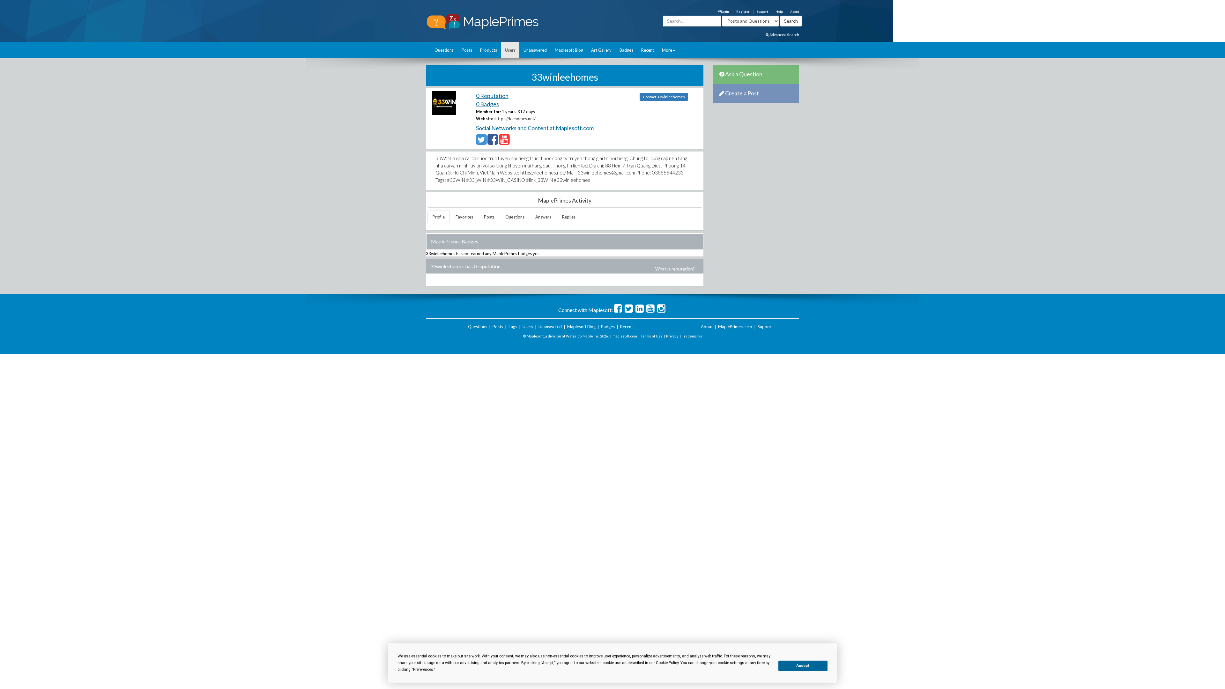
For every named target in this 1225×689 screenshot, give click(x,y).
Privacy (672, 336)
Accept (803, 665)
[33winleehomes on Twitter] (481, 142)
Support (762, 11)
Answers (543, 216)
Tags (513, 326)
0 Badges (487, 103)
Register (742, 11)
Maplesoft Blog (569, 50)
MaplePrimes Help (735, 326)
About (794, 11)
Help (779, 11)
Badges (626, 50)
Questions (444, 50)
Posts (467, 50)
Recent (647, 50)
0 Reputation (492, 95)
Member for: (488, 111)
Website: (485, 118)
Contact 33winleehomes (664, 96)
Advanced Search (784, 35)
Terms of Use (652, 336)
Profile (439, 216)
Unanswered (535, 50)
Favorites (464, 216)
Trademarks (692, 336)
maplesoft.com (624, 336)
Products (488, 50)
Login (725, 11)
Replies (568, 216)
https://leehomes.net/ (515, 118)
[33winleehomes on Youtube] (504, 142)
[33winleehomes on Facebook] (492, 142)
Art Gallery (601, 50)
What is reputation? (675, 268)
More (667, 50)
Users (510, 50)
